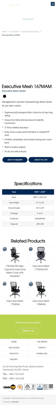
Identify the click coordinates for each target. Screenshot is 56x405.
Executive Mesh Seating (30, 32)
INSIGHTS (14, 353)
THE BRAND (42, 342)
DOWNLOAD (42, 353)
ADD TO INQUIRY (15, 160)
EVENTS (42, 348)
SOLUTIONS (14, 32)
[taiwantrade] (28, 387)
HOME (4, 32)
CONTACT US (28, 331)
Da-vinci (15, 402)
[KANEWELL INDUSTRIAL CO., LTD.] (11, 4)
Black (4, 96)
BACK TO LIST (41, 160)
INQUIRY (14, 359)
